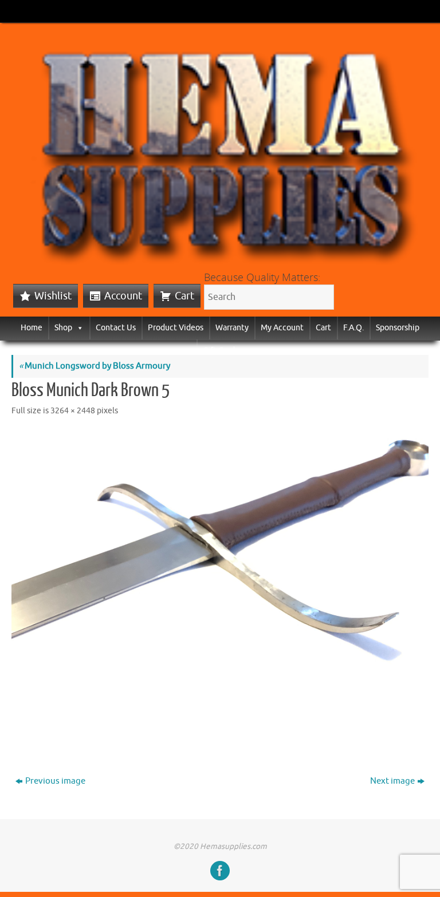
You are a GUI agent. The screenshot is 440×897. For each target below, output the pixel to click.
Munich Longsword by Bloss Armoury (94, 366)
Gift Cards (220, 350)
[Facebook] (220, 870)
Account (123, 296)
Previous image (55, 781)
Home (31, 328)
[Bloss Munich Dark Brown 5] (220, 586)
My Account (282, 328)
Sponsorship (397, 328)
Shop (63, 328)
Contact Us (116, 328)
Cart (184, 296)
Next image (392, 781)
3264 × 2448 (72, 411)
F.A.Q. (353, 328)
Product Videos (175, 328)
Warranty (232, 328)
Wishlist (53, 296)
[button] (78, 328)
